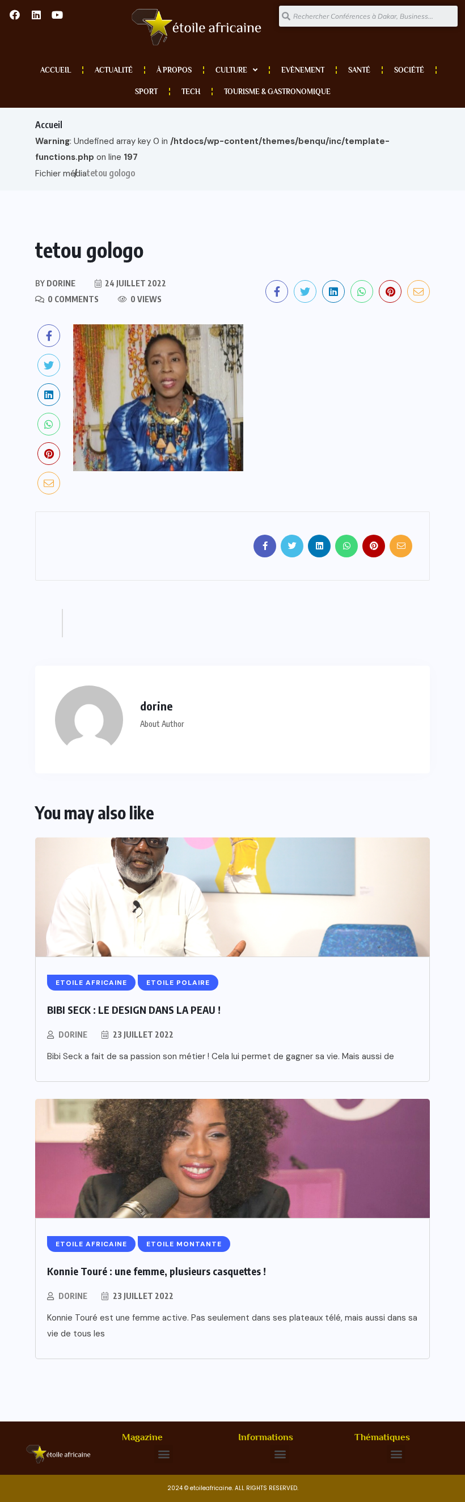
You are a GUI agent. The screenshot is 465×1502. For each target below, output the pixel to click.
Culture (231, 70)
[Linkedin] (36, 15)
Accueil (55, 70)
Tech (190, 91)
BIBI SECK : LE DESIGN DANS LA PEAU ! (134, 1009)
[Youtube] (57, 15)
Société (409, 70)
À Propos (174, 70)
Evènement (302, 70)
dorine (72, 1034)
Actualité (114, 70)
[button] (163, 1454)
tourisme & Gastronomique (277, 91)
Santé (359, 70)
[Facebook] (15, 15)
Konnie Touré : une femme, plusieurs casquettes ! (156, 1270)
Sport (146, 91)
